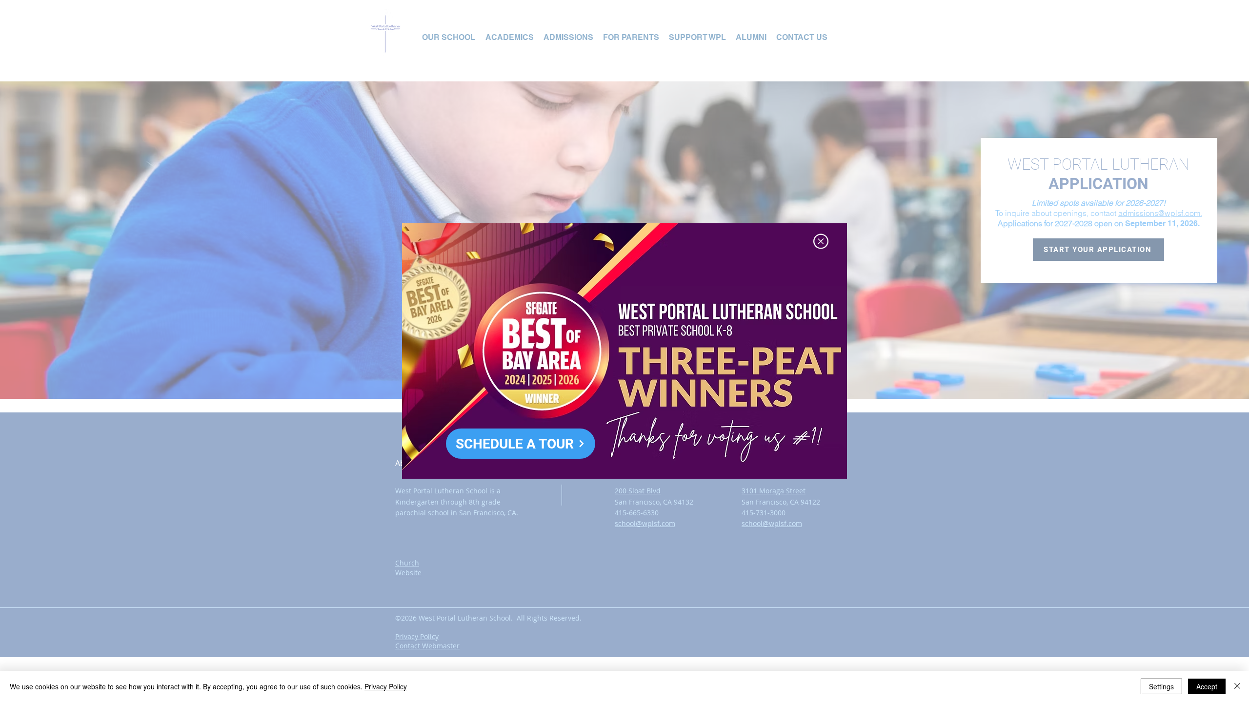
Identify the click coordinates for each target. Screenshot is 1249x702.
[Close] (1237, 686)
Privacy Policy (385, 686)
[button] (820, 241)
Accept (1206, 686)
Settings (1161, 686)
